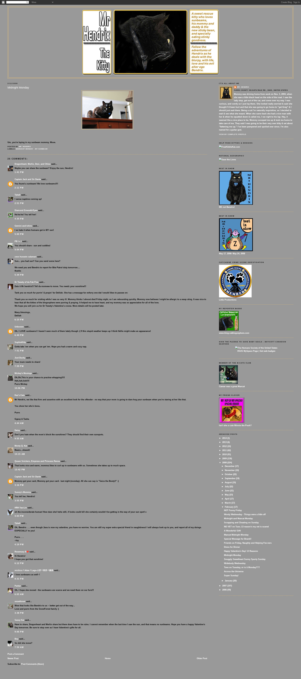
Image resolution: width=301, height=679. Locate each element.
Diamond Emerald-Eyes (26, 210)
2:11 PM (19, 188)
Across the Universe (233, 571)
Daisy (17, 430)
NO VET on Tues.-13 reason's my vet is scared (246, 526)
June (227, 490)
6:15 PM (19, 320)
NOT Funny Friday (233, 510)
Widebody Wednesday (235, 563)
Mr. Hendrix (243, 87)
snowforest (20, 601)
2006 (224, 590)
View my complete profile (232, 134)
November (230, 470)
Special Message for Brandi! (237, 539)
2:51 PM (19, 203)
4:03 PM (19, 516)
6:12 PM (19, 563)
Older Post (202, 658)
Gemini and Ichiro (23, 226)
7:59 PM (19, 366)
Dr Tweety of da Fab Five (26, 282)
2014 (224, 438)
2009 (224, 458)
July (227, 486)
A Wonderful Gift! (232, 531)
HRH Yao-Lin (21, 508)
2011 (224, 450)
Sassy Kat (19, 620)
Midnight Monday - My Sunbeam (31, 149)
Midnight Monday (232, 555)
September (230, 478)
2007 (224, 586)
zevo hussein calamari (25, 257)
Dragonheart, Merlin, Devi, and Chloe (32, 164)
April (227, 499)
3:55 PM (19, 500)
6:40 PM (19, 335)
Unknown (19, 327)
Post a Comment (16, 654)
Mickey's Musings (23, 373)
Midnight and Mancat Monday (238, 518)
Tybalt (17, 195)
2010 (224, 454)
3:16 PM (19, 485)
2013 (224, 442)
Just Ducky (20, 358)
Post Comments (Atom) (32, 664)
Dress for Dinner (232, 547)
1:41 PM (19, 172)
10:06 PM (20, 388)
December (230, 466)
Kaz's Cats (20, 395)
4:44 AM (19, 423)
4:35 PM (19, 219)
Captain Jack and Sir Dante (28, 179)
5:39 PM (19, 275)
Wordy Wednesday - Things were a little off (245, 514)
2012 (224, 446)
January (229, 581)
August (228, 482)
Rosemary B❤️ (22, 552)
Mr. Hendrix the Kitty (150, 12)
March (228, 503)
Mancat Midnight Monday (236, 535)
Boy (16, 639)
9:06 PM (19, 632)
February (229, 507)
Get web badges (267, 351)
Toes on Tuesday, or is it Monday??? (242, 567)
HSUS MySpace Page (247, 351)
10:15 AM (20, 454)
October (229, 474)
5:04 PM (19, 249)
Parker (18, 586)
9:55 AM (19, 438)
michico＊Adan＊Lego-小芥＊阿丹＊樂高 (34, 570)
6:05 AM (19, 594)
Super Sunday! (231, 575)
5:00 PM (19, 234)
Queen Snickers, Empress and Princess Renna (37, 461)
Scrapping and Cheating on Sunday (241, 522)
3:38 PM (19, 613)
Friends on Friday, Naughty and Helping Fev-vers (248, 543)
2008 (224, 462)
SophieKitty (20, 342)
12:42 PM (20, 469)
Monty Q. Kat (21, 446)
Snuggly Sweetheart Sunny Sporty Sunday (244, 559)
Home (108, 658)
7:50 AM (19, 647)
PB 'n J (18, 241)
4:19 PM (19, 544)
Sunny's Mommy (23, 492)
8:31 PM (19, 579)
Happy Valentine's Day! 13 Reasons (241, 551)
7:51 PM (19, 351)
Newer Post (13, 658)
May (227, 495)
